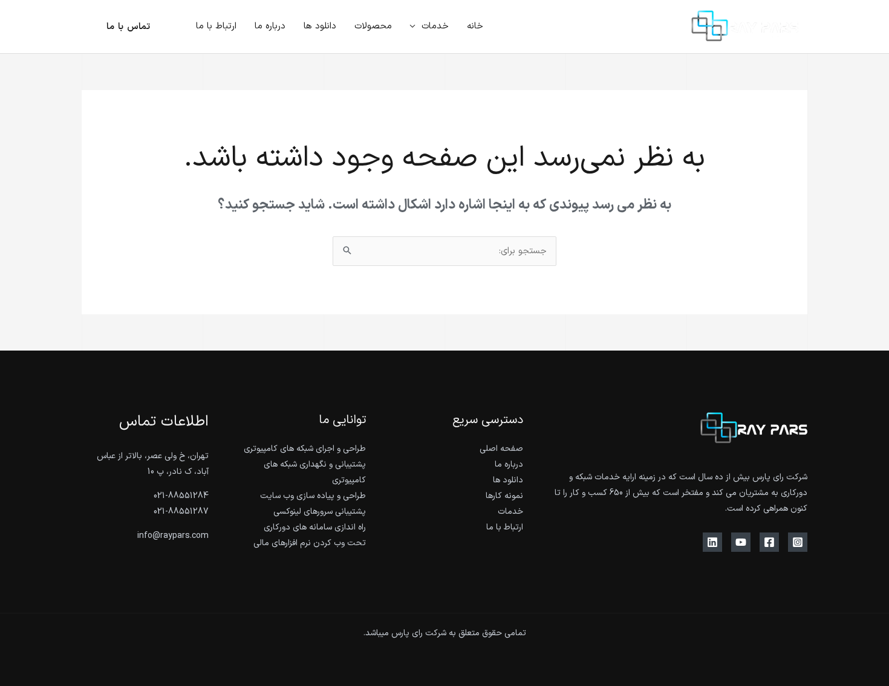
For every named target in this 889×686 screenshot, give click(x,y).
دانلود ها (508, 480)
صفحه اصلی (501, 448)
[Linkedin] (712, 542)
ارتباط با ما (504, 527)
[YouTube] (741, 542)
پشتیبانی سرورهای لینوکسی (319, 511)
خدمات (510, 511)
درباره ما (509, 464)
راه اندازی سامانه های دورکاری (315, 527)
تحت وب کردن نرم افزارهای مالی (309, 543)
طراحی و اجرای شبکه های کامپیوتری (305, 448)
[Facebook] (769, 542)
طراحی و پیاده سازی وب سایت (313, 496)
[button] (416, 26)
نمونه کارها (504, 496)
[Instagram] (797, 542)
